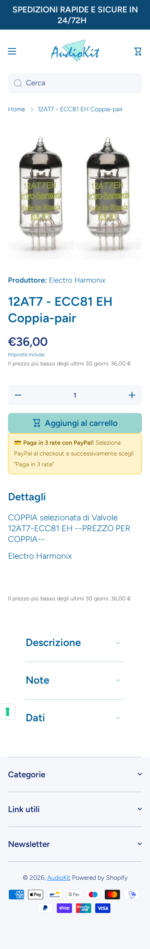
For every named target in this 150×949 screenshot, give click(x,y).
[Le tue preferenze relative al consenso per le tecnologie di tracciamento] (7, 711)
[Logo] (75, 51)
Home (16, 109)
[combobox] (75, 83)
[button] (138, 51)
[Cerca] (15, 83)
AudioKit (58, 877)
